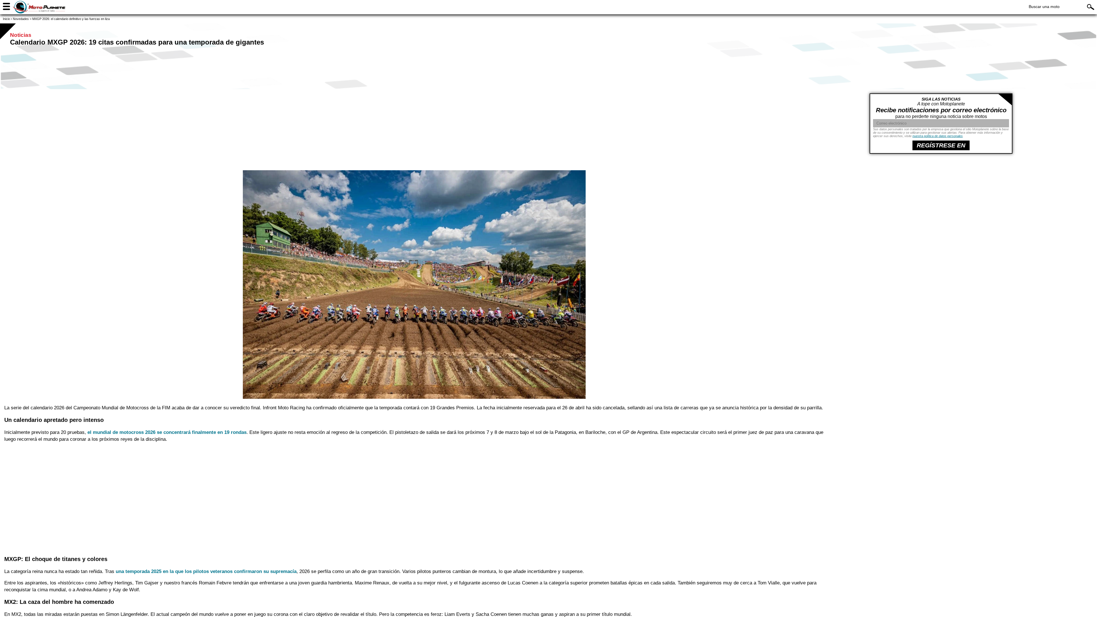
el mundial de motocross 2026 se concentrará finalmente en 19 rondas (167, 432)
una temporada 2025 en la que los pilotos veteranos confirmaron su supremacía (206, 571)
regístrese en (941, 145)
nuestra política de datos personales (937, 136)
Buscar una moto (1044, 6)
